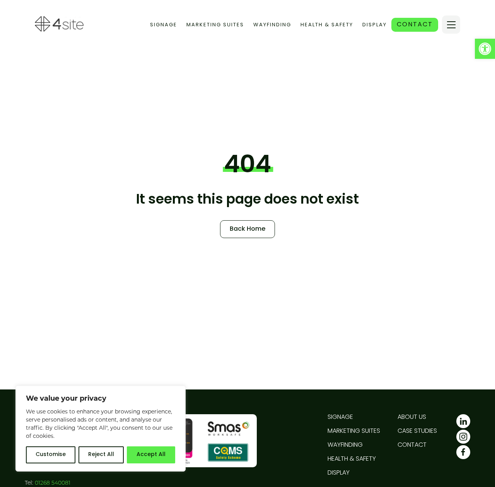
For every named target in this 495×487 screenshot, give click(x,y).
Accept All (151, 455)
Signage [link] (163, 24)
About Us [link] (412, 417)
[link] (485, 49)
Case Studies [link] (417, 431)
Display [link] (374, 24)
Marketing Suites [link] (215, 24)
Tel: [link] (47, 483)
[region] (100, 429)
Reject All (101, 455)
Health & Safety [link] (326, 24)
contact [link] (415, 25)
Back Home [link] (247, 229)
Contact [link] (412, 445)
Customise (51, 455)
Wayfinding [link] (272, 24)
